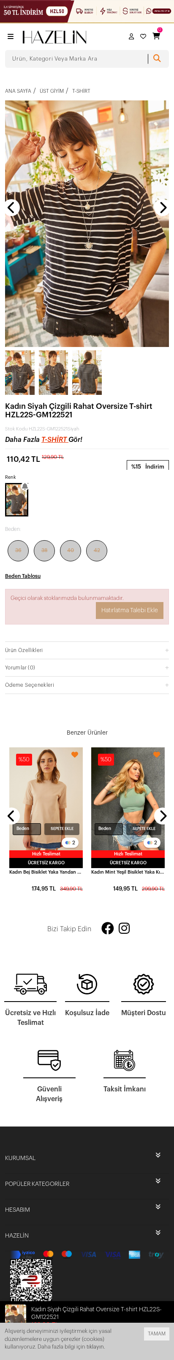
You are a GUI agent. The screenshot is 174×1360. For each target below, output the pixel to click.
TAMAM (157, 1333)
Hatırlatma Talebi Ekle (129, 610)
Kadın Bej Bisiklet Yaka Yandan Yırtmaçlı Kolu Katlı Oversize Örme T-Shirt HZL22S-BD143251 (46, 872)
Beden (22, 829)
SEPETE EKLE (62, 829)
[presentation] (11, 207)
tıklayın (95, 1346)
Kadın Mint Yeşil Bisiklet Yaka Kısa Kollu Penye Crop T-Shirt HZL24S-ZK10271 (128, 872)
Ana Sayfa (18, 91)
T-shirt (54, 439)
